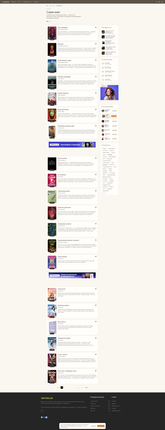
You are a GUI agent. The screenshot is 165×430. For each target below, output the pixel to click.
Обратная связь (115, 405)
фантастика (105, 172)
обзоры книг (105, 186)
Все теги (103, 193)
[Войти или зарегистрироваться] (162, 2)
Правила (114, 403)
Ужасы (104, 154)
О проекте (36, 1)
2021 (104, 158)
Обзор (111, 170)
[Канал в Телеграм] (42, 417)
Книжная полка (27, 1)
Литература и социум (106, 184)
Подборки (105, 170)
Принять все (101, 426)
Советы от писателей (107, 160)
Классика (93, 410)
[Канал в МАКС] (46, 417)
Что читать (105, 156)
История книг (110, 158)
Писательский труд (111, 174)
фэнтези (104, 168)
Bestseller (6, 2)
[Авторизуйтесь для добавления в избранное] (96, 27)
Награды (105, 164)
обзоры (111, 178)
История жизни (110, 182)
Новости (13, 1)
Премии (110, 154)
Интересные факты (106, 152)
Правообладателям (116, 410)
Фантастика (93, 403)
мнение (113, 152)
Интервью (112, 180)
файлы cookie (70, 424)
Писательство (105, 190)
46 (82, 387)
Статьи (19, 1)
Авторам (114, 408)
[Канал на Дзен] (44, 417)
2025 (104, 182)
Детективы (93, 408)
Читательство (105, 178)
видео (115, 166)
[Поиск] (156, 2)
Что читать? (105, 150)
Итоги (113, 162)
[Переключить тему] (159, 2)
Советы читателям (106, 162)
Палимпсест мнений (95, 405)
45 (79, 387)
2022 (104, 174)
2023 (104, 188)
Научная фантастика (112, 156)
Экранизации (110, 188)
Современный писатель (107, 166)
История (104, 148)
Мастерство (112, 164)
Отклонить (93, 426)
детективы (105, 180)
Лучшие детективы (112, 148)
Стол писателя (112, 172)
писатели (112, 150)
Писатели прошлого (107, 176)
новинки (110, 168)
